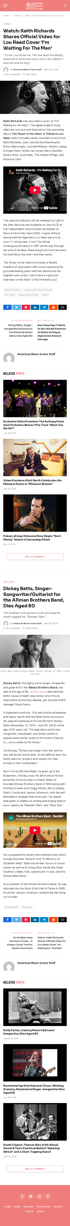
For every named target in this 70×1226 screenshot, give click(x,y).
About (41, 1211)
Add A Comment (35, 556)
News (17, 1207)
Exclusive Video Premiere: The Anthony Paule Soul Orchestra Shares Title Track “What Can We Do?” (33, 425)
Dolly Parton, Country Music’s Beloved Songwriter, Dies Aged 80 (28, 1032)
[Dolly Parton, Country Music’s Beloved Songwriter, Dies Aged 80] (35, 1007)
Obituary (9, 581)
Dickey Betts (11, 907)
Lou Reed (10, 294)
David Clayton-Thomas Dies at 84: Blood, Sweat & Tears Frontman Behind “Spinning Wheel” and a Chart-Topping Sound (31, 1148)
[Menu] (5, 5)
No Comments (13, 74)
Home (7, 1207)
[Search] (65, 5)
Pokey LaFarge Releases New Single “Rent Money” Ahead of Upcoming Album (32, 537)
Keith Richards (12, 289)
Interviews (43, 1207)
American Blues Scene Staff (27, 69)
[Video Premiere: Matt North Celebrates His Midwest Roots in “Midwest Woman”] (35, 457)
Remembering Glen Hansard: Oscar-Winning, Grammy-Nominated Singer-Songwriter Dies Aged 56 (34, 1089)
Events (58, 1207)
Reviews (29, 1207)
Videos (7, 24)
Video (45, 294)
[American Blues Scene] (35, 5)
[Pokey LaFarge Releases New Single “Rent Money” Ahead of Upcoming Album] (35, 513)
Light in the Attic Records (37, 289)
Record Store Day (28, 294)
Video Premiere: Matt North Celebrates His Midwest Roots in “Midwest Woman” (32, 482)
